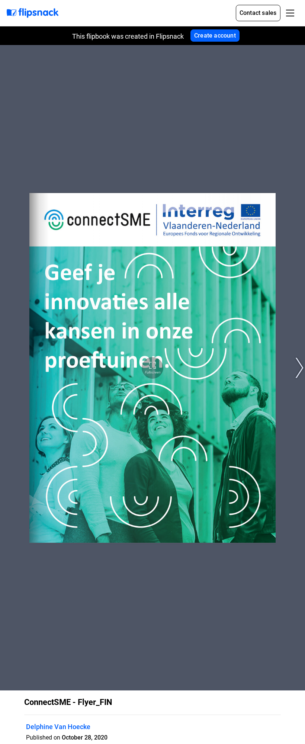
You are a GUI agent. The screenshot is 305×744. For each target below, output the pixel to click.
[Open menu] (290, 13)
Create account (215, 35)
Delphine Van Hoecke (58, 727)
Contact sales (258, 12)
